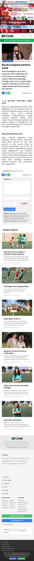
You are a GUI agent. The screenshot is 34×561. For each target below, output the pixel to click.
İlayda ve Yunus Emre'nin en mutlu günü (15, 352)
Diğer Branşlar (13, 507)
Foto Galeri (7, 480)
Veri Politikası (5, 544)
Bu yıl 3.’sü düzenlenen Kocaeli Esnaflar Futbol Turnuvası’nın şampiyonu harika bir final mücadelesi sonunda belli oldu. (16, 323)
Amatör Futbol (8, 61)
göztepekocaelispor (8, 461)
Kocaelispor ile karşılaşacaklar (16, 286)
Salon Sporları (13, 503)
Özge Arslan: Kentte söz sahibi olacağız (16, 386)
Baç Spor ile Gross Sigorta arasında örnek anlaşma (14, 253)
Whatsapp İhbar (18, 516)
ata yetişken (6, 458)
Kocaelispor (5, 500)
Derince (12, 500)
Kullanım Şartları (6, 546)
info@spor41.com (9, 524)
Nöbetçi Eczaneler (23, 502)
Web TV (6, 477)
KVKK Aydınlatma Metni (8, 548)
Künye (6, 490)
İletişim (6, 493)
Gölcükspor (5, 507)
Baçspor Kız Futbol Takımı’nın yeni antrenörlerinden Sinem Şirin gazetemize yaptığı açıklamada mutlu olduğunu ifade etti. (17, 424)
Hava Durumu (22, 505)
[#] (17, 438)
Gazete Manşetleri (23, 509)
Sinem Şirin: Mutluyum (13, 420)
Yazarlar (7, 484)
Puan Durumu (21, 507)
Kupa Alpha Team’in (12, 319)
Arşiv (5, 487)
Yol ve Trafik (21, 500)
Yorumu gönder (9, 209)
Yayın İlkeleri (5, 542)
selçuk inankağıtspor (21, 461)
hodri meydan (22, 463)
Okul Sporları (13, 505)
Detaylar (12, 558)
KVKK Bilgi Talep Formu (8, 550)
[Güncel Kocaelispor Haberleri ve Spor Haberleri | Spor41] (7, 36)
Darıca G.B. (5, 503)
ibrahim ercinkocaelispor (9, 463)
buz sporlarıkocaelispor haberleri (20, 458)
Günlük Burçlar (22, 511)
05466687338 (18, 520)
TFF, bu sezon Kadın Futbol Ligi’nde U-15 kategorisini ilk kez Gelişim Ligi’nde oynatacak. (15, 291)
